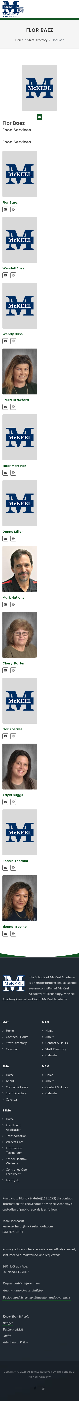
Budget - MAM (13, 1329)
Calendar (12, 1049)
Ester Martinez (14, 466)
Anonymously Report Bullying (23, 1290)
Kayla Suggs (12, 795)
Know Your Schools (16, 1316)
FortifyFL (12, 1180)
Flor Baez (10, 202)
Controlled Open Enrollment (17, 1172)
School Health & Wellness (16, 1161)
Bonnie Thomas (15, 861)
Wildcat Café (14, 1142)
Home (19, 40)
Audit (7, 1336)
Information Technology (14, 1150)
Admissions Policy (15, 1342)
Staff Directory (37, 40)
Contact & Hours (17, 1037)
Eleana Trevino (14, 926)
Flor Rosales (12, 729)
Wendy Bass (12, 334)
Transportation (16, 1136)
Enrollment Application (13, 1127)
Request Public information (21, 1283)
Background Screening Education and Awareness (36, 1297)
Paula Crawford (15, 400)
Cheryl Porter (13, 663)
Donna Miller (12, 531)
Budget (8, 1323)
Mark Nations (13, 597)
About (49, 1037)
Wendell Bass (13, 268)
